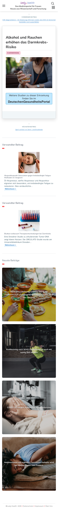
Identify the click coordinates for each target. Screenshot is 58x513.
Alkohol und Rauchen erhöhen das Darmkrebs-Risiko (27, 42)
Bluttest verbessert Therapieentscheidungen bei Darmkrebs (27, 233)
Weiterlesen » (10, 189)
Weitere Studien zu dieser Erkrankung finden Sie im (29, 99)
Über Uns (49, 506)
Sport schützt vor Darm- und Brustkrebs (29, 129)
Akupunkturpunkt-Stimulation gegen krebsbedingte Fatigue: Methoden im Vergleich (27, 176)
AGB (19, 506)
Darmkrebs (13, 53)
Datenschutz (28, 506)
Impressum (39, 506)
